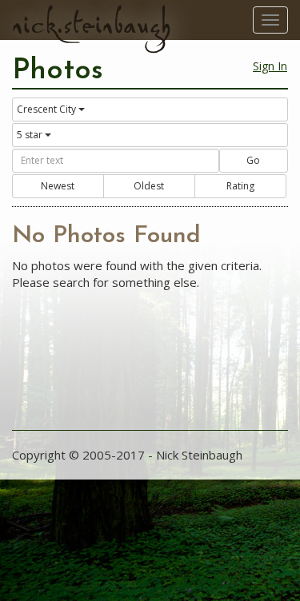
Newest (57, 186)
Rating (240, 186)
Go (253, 160)
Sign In (270, 66)
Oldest (149, 186)
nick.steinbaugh (91, 25)
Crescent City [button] (46, 109)
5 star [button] (29, 134)
